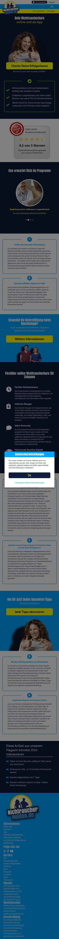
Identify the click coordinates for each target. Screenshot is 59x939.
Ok (29, 475)
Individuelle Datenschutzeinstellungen (29, 483)
